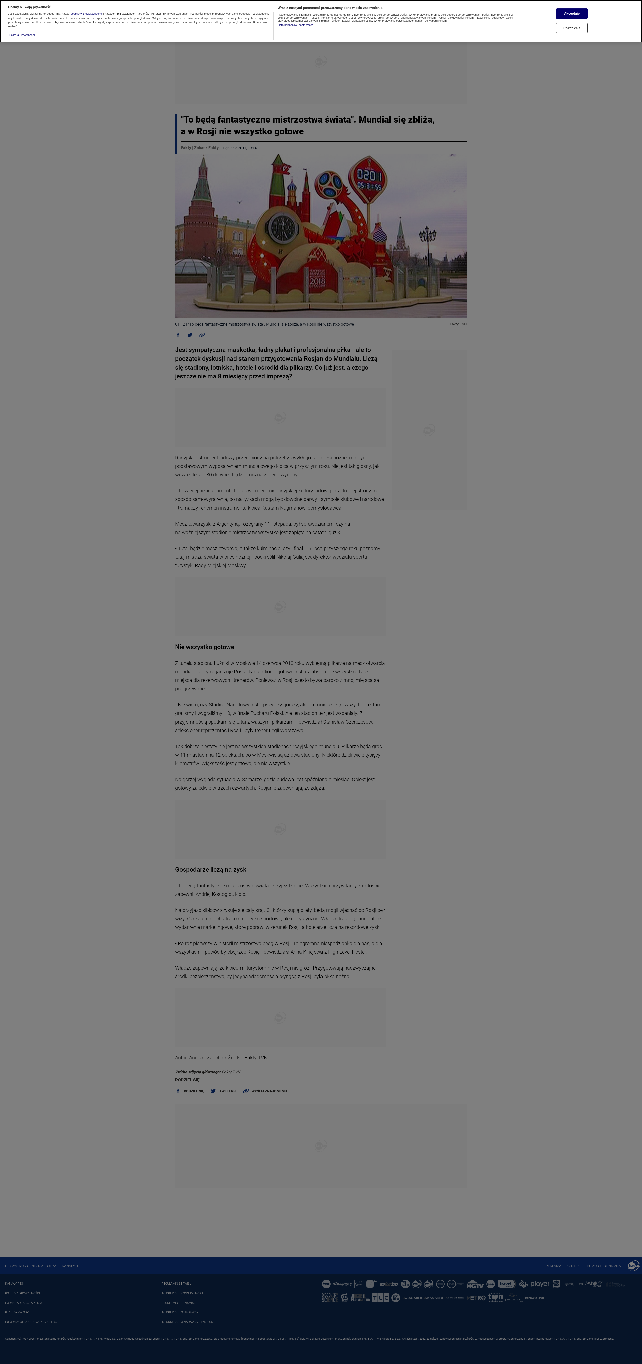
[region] (321, 21)
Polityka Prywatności (22, 34)
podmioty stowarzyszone (86, 13)
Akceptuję (572, 13)
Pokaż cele (571, 28)
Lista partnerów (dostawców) (296, 24)
